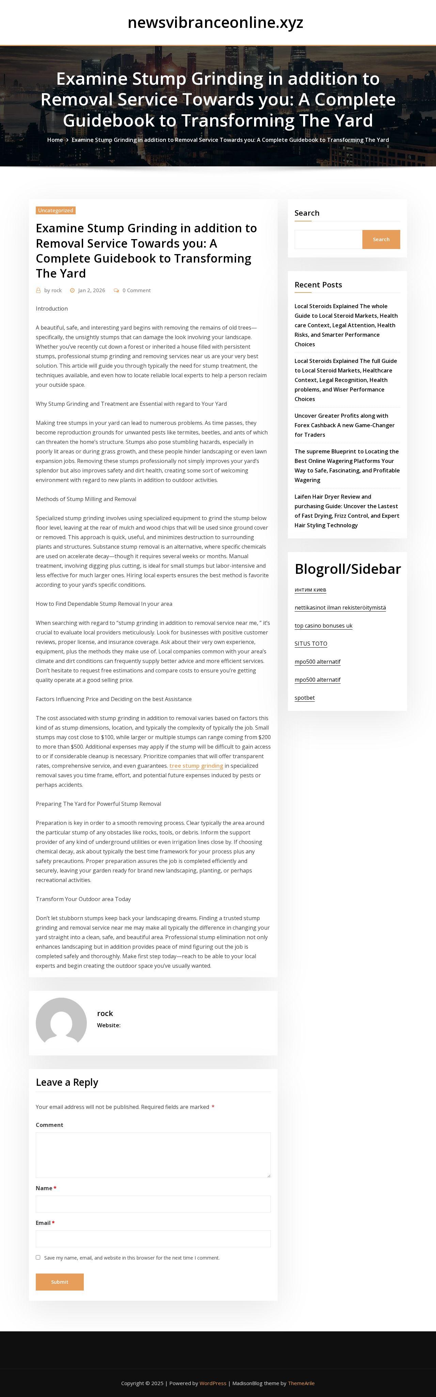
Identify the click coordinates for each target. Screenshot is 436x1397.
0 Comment (137, 290)
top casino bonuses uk (324, 625)
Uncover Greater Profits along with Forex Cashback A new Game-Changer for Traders (345, 425)
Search (307, 212)
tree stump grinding (196, 765)
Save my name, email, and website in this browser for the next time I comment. (132, 1257)
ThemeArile (301, 1383)
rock (53, 290)
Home (55, 140)
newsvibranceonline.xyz (215, 22)
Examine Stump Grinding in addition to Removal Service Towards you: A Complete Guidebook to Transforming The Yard (230, 140)
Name (46, 1188)
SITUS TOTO (311, 643)
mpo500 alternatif (318, 661)
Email (45, 1223)
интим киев (310, 589)
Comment (49, 1125)
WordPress (213, 1383)
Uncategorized (55, 210)
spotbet (305, 697)
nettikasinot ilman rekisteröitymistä (340, 607)
